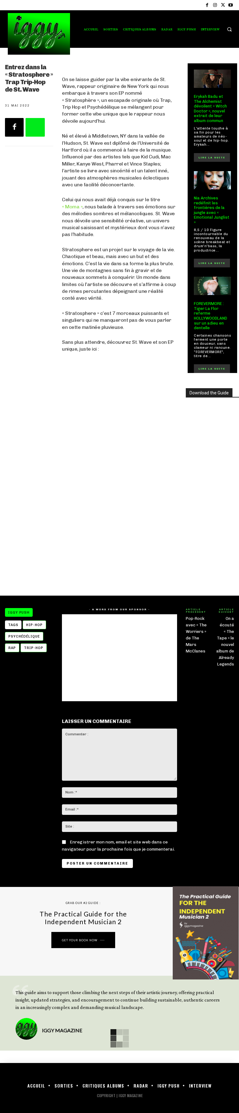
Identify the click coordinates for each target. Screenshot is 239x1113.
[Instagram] (215, 5)
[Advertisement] (119, 537)
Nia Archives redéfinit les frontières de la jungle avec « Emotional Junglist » (211, 210)
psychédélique (24, 636)
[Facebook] (207, 5)
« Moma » (72, 207)
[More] (35, 127)
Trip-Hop (33, 648)
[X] (223, 5)
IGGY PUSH (19, 613)
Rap (12, 648)
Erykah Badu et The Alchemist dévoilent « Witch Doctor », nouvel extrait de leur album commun (210, 108)
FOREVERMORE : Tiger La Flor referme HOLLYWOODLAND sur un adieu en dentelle (210, 315)
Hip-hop (34, 625)
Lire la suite (212, 157)
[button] (229, 29)
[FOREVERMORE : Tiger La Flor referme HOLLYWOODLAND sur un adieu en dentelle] (212, 286)
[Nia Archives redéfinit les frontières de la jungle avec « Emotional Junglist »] (212, 180)
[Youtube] (231, 5)
